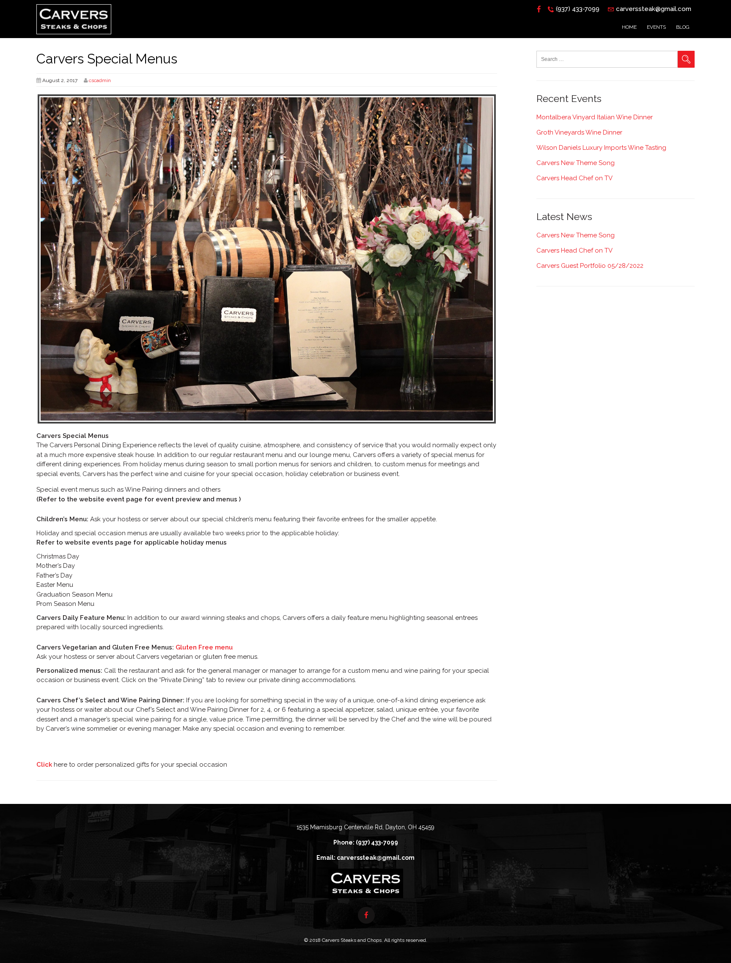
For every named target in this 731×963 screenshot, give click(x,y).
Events (656, 27)
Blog (683, 27)
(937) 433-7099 (577, 9)
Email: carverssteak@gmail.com (365, 857)
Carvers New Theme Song (575, 163)
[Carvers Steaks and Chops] (73, 36)
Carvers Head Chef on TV (574, 178)
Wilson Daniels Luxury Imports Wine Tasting (601, 147)
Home (629, 27)
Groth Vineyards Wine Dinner (579, 132)
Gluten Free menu (203, 647)
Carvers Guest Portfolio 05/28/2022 (589, 266)
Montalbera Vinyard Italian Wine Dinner (594, 117)
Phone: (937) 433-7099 (365, 842)
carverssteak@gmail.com (653, 9)
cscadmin (100, 80)
